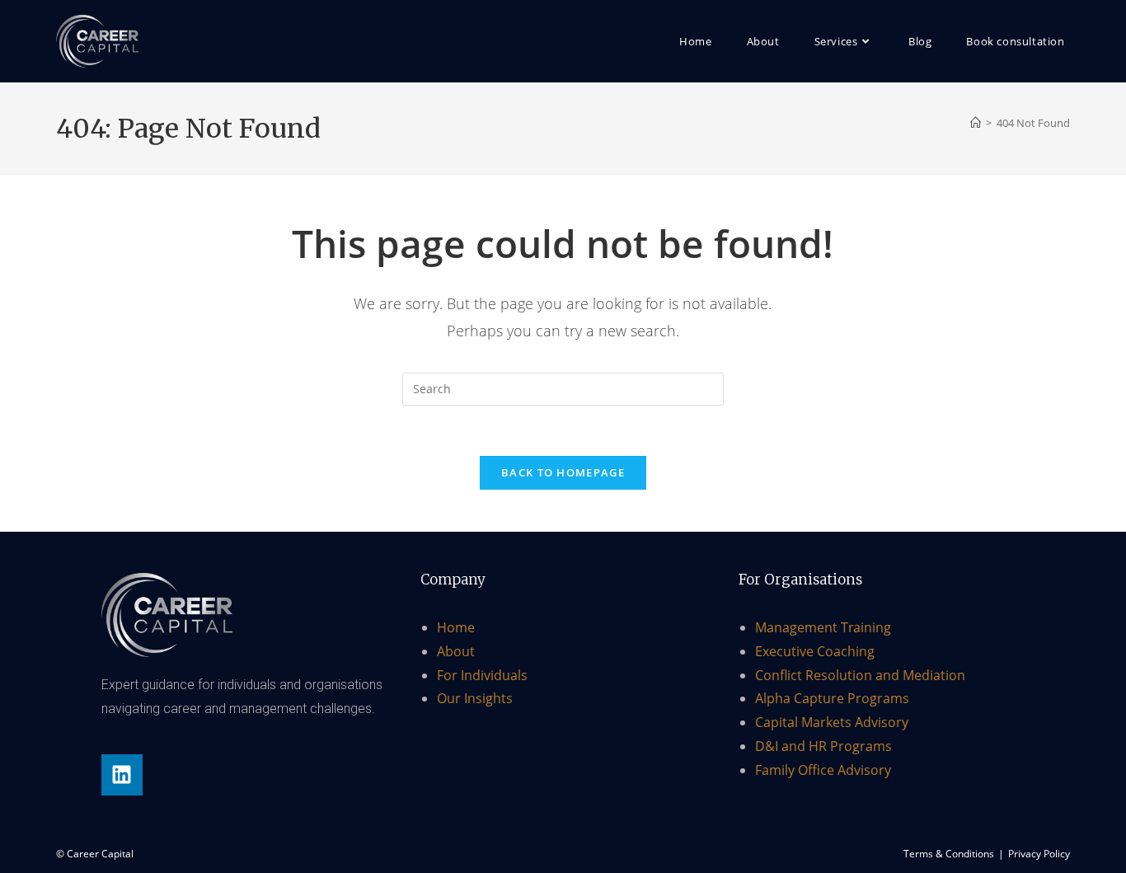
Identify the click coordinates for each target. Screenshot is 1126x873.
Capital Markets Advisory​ (831, 722)
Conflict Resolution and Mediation (860, 675)
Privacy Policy (1039, 854)
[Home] (975, 122)
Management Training (823, 627)
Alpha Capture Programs (832, 698)
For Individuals (482, 675)
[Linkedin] (122, 775)
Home (456, 627)
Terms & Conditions (948, 854)
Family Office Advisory (823, 770)
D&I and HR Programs (823, 746)
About (456, 651)
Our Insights (475, 698)
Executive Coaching (815, 651)
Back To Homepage (563, 472)
